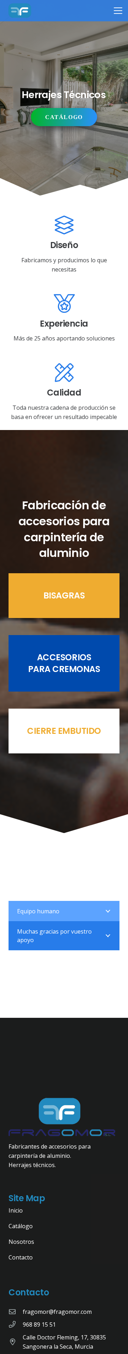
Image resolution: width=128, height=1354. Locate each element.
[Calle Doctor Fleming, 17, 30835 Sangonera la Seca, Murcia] (16, 1341)
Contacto (21, 1257)
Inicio (16, 1210)
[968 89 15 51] (16, 1324)
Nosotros (21, 1242)
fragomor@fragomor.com (57, 1312)
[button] (118, 10)
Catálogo (21, 1226)
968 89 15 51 (39, 1324)
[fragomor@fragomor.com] (16, 1311)
